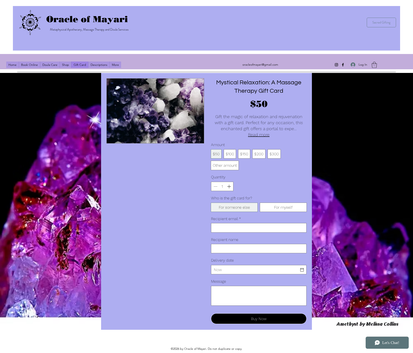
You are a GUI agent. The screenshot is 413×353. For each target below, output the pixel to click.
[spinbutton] (222, 186)
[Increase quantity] (229, 186)
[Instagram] (336, 65)
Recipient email (226, 218)
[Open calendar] (302, 269)
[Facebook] (343, 65)
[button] (374, 65)
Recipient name (224, 239)
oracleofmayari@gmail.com (260, 64)
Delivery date (222, 260)
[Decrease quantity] (215, 186)
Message (218, 281)
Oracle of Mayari (87, 19)
